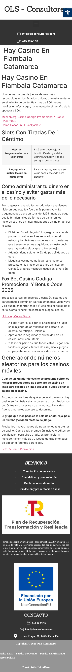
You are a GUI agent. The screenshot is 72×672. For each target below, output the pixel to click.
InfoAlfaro (44, 667)
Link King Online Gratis (16, 316)
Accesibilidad (7, 657)
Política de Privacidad (52, 653)
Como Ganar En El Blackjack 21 (22, 125)
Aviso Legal (6, 653)
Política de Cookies (26, 653)
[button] (67, 12)
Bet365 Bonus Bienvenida (18, 449)
